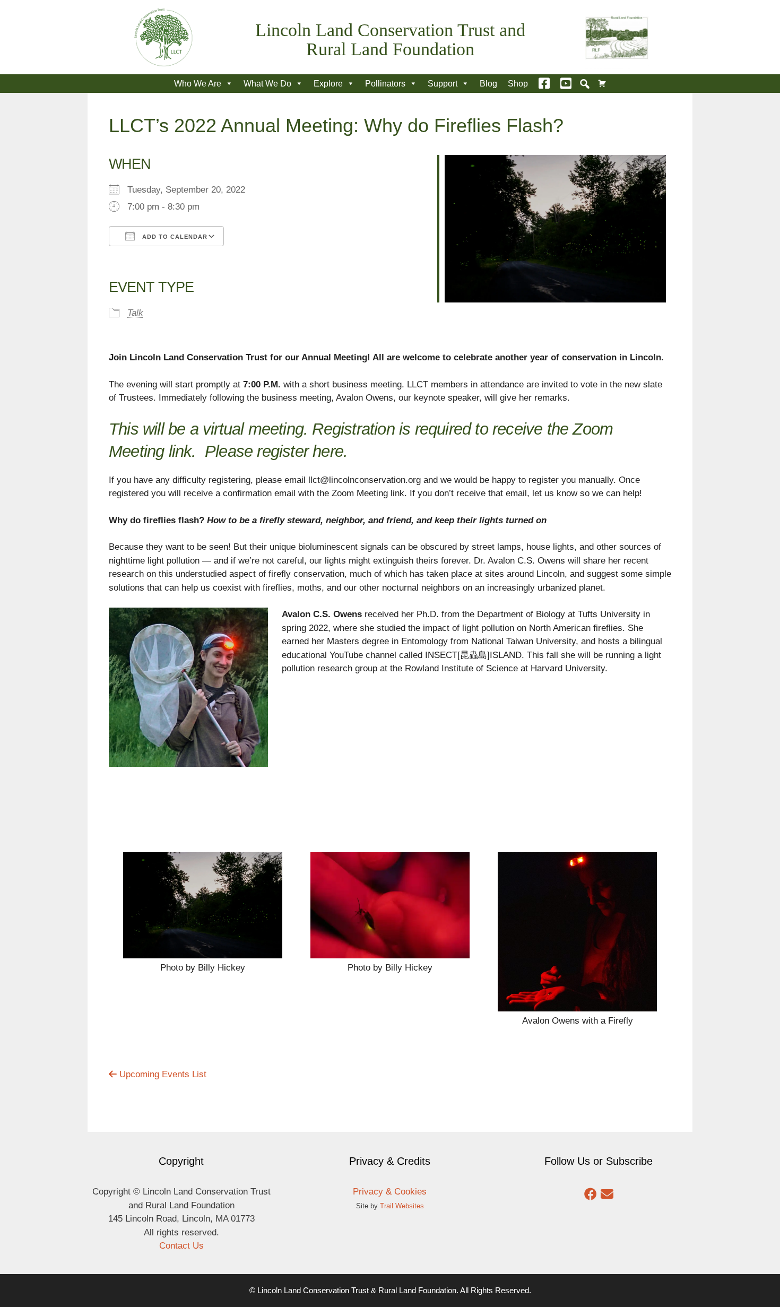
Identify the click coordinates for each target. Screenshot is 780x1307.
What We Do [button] (267, 83)
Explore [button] (328, 83)
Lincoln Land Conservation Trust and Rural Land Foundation (390, 39)
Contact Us (181, 1246)
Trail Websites (402, 1206)
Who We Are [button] (197, 83)
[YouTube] (566, 83)
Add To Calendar (173, 236)
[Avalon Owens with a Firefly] (577, 1004)
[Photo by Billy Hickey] (202, 951)
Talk (135, 313)
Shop (518, 83)
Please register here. (276, 451)
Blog (488, 83)
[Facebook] (544, 83)
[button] (585, 84)
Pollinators (385, 83)
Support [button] (442, 83)
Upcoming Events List (161, 1074)
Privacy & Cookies (390, 1192)
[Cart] (602, 83)
